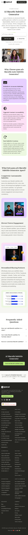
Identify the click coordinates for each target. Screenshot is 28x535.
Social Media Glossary (6, 508)
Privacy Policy (18, 519)
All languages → (18, 497)
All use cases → (18, 475)
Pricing (16, 512)
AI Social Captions (5, 425)
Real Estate (17, 466)
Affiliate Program (18, 515)
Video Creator (18, 453)
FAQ (2, 512)
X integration (4, 492)
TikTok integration (5, 490)
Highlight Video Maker (19, 429)
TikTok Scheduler (18, 425)
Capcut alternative (5, 455)
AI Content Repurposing (6, 416)
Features (16, 508)
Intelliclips (3, 429)
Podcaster (17, 460)
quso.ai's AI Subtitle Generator (14, 375)
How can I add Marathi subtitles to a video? (14, 329)
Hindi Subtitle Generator (20, 483)
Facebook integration (5, 481)
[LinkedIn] (7, 399)
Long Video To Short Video (20, 418)
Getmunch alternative (6, 460)
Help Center (17, 517)
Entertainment (18, 464)
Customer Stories (5, 510)
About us (17, 504)
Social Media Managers (20, 470)
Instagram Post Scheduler (20, 414)
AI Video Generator (5, 436)
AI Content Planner (5, 420)
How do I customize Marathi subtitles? (14, 342)
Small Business (18, 468)
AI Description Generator (20, 437)
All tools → (17, 442)
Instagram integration (5, 483)
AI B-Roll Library (4, 442)
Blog (2, 504)
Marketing (17, 457)
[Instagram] (4, 399)
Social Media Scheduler (6, 418)
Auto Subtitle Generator (20, 481)
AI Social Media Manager (6, 440)
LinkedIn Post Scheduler (20, 416)
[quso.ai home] (5, 387)
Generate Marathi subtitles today (14, 363)
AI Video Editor (4, 427)
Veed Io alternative (5, 468)
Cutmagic (3, 433)
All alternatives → (5, 470)
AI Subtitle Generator (14, 8)
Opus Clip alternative (5, 464)
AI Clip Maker (17, 412)
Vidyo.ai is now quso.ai (20, 506)
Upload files (22, 38)
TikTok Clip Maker (18, 422)
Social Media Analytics (6, 422)
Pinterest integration (5, 488)
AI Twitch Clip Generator (20, 431)
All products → (4, 447)
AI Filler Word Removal (6, 431)
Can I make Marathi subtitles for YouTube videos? (14, 336)
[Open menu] (2, 2)
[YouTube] (9, 399)
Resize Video (17, 420)
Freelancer (17, 462)
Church (16, 473)
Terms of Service (18, 521)
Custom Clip (4, 444)
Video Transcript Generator (21, 439)
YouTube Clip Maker (19, 427)
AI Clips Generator (5, 412)
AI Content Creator (5, 438)
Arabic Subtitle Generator (20, 495)
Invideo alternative (5, 462)
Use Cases (17, 510)
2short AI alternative (5, 453)
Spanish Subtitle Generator (20, 485)
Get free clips (7, 38)
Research (3, 506)
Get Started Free (22, 2)
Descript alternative (5, 457)
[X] (2, 399)
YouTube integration (5, 494)
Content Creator (18, 455)
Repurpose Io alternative (6, 466)
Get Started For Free (7, 396)
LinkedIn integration (5, 485)
